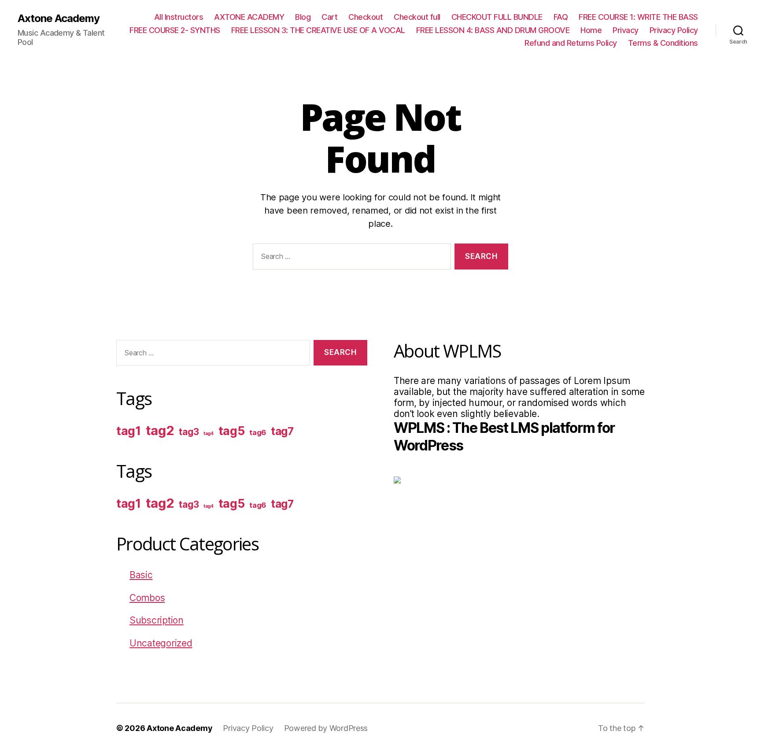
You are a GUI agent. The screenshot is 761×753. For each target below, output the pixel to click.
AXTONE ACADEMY (249, 17)
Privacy (626, 30)
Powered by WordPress (326, 728)
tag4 (208, 433)
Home (591, 30)
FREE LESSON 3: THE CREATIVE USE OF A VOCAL (318, 30)
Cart (329, 17)
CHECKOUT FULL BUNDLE (497, 17)
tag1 (128, 431)
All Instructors (178, 17)
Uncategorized (160, 643)
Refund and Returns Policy (571, 43)
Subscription (156, 620)
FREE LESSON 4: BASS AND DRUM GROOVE (493, 30)
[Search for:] (350, 258)
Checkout (365, 17)
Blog (302, 17)
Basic (141, 574)
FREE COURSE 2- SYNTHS (174, 30)
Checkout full (417, 17)
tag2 (160, 430)
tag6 (257, 432)
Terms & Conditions (663, 43)
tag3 (189, 431)
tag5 (231, 431)
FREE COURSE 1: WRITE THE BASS (638, 17)
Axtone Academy (59, 18)
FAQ (561, 17)
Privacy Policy (674, 30)
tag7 (282, 431)
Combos (147, 597)
